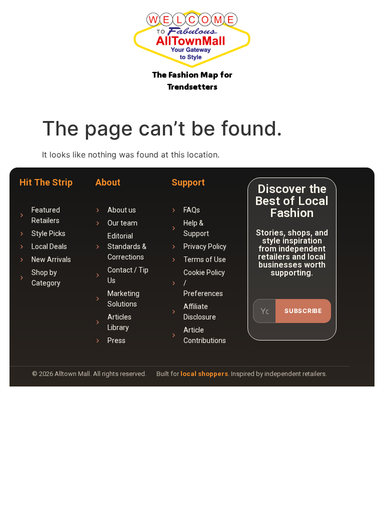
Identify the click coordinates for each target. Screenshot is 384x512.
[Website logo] (192, 40)
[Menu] (362, 27)
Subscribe (303, 310)
